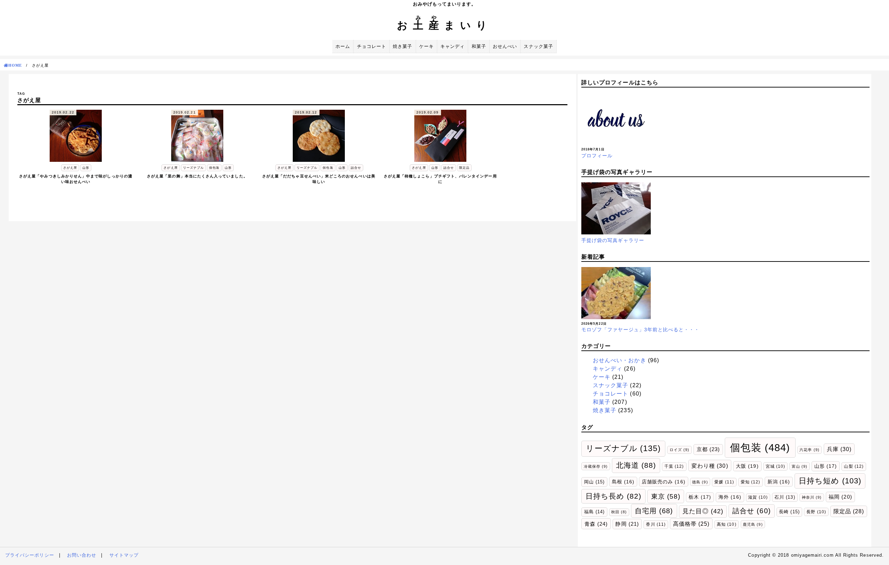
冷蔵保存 (596, 466)
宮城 (775, 466)
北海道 (636, 465)
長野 (816, 511)
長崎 (789, 511)
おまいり (444, 25)
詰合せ (751, 511)
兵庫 (839, 449)
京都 (708, 449)
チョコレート (371, 46)
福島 (594, 511)
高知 (726, 524)
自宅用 (654, 511)
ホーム (342, 46)
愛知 (750, 482)
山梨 (853, 466)
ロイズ (679, 450)
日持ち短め (830, 480)
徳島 (700, 482)
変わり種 (709, 466)
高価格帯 (691, 524)
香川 (655, 524)
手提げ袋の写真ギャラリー (612, 240)
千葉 (674, 466)
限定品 (848, 511)
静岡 (627, 524)
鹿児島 (753, 524)
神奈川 (812, 497)
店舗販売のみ (664, 481)
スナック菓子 (538, 46)
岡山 (594, 481)
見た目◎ (703, 511)
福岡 (840, 497)
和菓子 (479, 46)
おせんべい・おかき (619, 360)
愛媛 (724, 482)
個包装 (760, 447)
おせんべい (505, 46)
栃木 (700, 497)
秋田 (619, 512)
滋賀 (757, 497)
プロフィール (597, 155)
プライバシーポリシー (29, 555)
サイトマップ (124, 555)
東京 (665, 496)
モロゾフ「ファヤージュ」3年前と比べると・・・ (640, 329)
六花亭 (809, 450)
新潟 (778, 481)
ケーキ (426, 46)
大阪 (747, 466)
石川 (784, 497)
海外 (729, 497)
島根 (623, 481)
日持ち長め (613, 496)
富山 (799, 466)
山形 (825, 466)
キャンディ (452, 46)
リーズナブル (623, 448)
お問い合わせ (81, 555)
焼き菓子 (402, 46)
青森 (596, 524)
